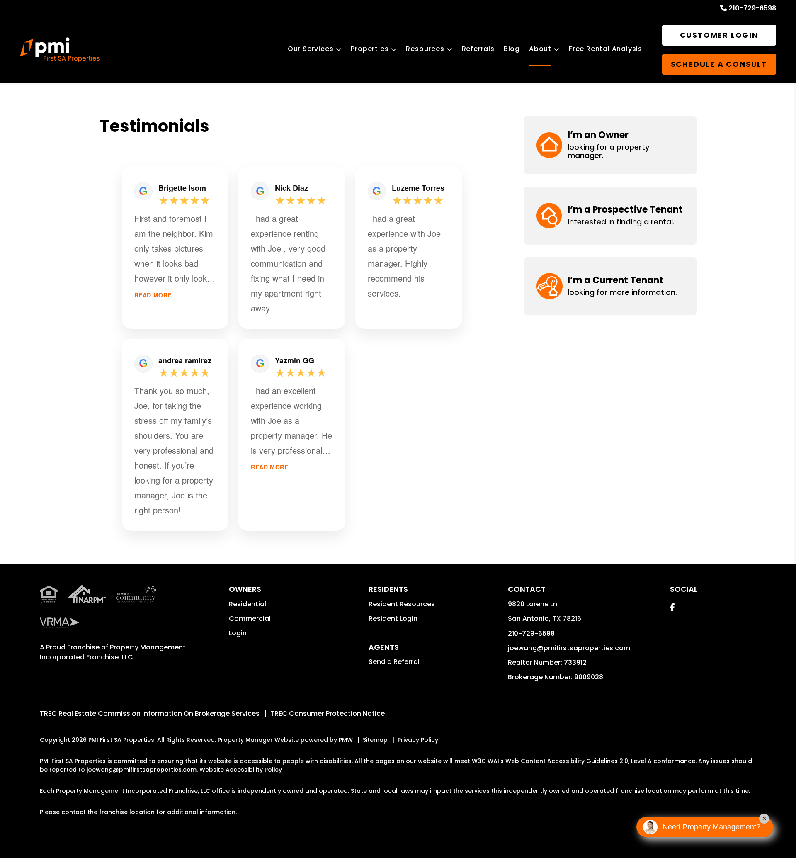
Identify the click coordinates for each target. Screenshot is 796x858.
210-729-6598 (752, 8)
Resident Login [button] (393, 618)
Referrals (478, 48)
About (540, 48)
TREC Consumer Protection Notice (327, 713)
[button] (610, 145)
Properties (369, 48)
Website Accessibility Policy (240, 770)
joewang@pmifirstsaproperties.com (569, 648)
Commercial (250, 618)
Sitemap (375, 740)
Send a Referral (394, 661)
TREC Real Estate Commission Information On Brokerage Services (150, 713)
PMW (346, 740)
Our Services (311, 48)
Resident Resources (402, 604)
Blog (512, 48)
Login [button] (238, 633)
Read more (153, 295)
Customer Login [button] (719, 35)
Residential (247, 604)
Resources (425, 48)
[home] (60, 49)
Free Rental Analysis (605, 48)
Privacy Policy (418, 740)
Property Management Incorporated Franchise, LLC (113, 652)
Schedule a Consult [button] (719, 64)
